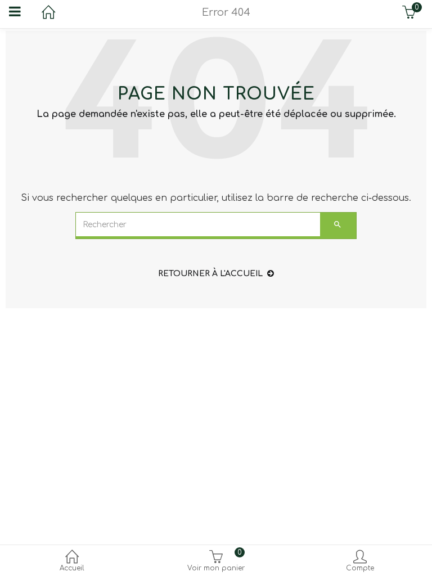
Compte (360, 568)
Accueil (72, 568)
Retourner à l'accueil (210, 273)
